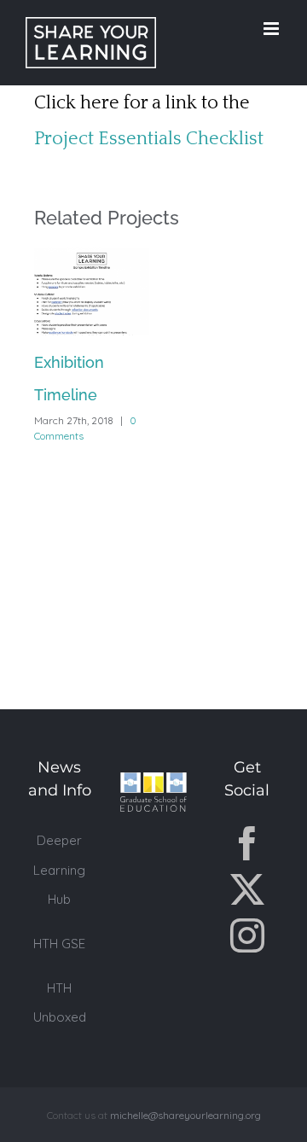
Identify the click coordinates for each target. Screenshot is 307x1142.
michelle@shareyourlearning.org (185, 1115)
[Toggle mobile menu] (272, 29)
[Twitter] (247, 889)
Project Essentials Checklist (149, 138)
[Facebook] (247, 843)
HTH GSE (59, 943)
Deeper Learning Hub (59, 869)
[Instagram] (247, 935)
